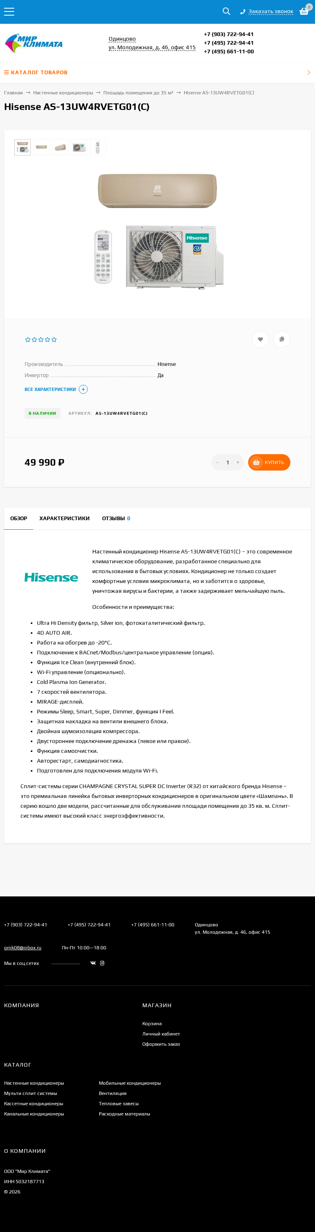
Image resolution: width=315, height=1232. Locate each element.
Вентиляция (113, 1093)
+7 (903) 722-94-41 (229, 34)
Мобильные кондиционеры (130, 1083)
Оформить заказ (161, 1044)
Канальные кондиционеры (34, 1114)
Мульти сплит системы (30, 1093)
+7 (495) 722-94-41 (229, 42)
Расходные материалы (124, 1114)
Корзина (152, 1023)
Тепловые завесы (119, 1103)
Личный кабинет (161, 1034)
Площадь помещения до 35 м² (138, 93)
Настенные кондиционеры (63, 93)
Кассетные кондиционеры (33, 1103)
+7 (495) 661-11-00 (229, 51)
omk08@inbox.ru (22, 948)
